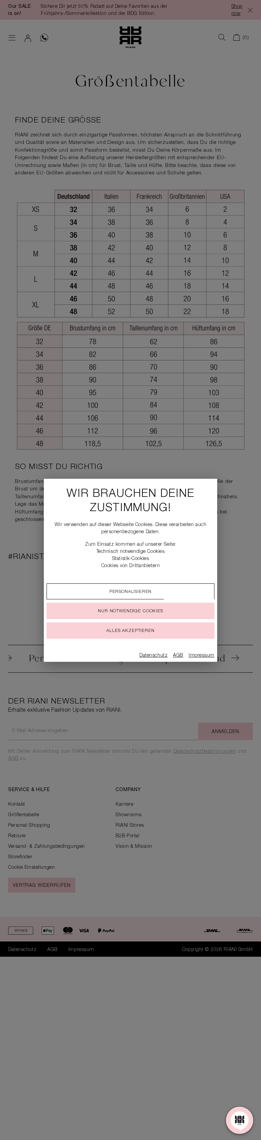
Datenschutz (153, 655)
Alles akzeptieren (130, 631)
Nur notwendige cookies (130, 611)
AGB (178, 655)
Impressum (201, 655)
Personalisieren (130, 592)
